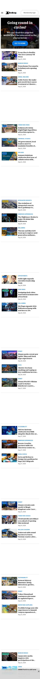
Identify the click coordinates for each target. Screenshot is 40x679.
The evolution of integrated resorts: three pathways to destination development (26, 207)
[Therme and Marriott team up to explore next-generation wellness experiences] (9, 231)
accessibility (22, 426)
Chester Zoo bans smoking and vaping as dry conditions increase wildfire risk (27, 371)
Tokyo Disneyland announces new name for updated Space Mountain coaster (27, 597)
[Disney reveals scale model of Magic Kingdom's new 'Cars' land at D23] (9, 505)
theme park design (24, 515)
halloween (22, 303)
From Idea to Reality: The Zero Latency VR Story (26, 54)
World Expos (22, 454)
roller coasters (24, 529)
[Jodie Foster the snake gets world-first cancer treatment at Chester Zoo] (9, 80)
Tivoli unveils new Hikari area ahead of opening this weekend (28, 521)
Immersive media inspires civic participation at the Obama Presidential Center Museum (26, 660)
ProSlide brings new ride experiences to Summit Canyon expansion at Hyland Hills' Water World (28, 612)
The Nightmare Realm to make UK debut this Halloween (28, 219)
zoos (19, 365)
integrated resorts (25, 200)
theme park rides (23, 125)
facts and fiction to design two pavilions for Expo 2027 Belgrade (28, 459)
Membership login (30, 13)
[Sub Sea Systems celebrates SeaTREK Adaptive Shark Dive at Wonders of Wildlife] (9, 430)
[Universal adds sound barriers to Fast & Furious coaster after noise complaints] (9, 533)
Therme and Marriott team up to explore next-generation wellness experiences (28, 234)
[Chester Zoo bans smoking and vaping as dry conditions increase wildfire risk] (9, 368)
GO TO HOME (20, 43)
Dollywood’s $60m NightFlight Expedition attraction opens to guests (27, 131)
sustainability (23, 577)
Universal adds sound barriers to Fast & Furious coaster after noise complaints (27, 535)
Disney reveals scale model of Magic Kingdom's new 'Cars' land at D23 (26, 508)
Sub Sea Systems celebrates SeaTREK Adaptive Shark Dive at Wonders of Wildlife (27, 432)
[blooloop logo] (12, 12)
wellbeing (21, 227)
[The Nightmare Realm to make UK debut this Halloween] (9, 217)
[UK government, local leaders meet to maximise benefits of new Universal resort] (9, 142)
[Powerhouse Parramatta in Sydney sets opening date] (9, 66)
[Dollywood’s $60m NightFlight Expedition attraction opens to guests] (9, 128)
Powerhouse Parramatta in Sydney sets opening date (28, 68)
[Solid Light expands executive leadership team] (9, 279)
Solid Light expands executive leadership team (26, 280)
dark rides (21, 289)
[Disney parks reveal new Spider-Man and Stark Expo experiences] (9, 355)
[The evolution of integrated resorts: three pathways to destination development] (9, 204)
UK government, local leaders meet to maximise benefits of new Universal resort (27, 144)
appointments (22, 275)
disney (20, 351)
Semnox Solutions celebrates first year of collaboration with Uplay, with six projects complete (27, 159)
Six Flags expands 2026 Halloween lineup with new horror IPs (27, 308)
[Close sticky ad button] (38, 671)
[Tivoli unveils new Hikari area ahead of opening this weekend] (9, 519)
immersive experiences (25, 214)
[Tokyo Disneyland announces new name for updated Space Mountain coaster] (9, 595)
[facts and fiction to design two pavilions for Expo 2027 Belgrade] (9, 457)
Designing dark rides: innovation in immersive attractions (28, 294)
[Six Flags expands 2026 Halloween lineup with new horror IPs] (9, 307)
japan (20, 666)
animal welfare (23, 77)
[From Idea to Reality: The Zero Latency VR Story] (9, 55)
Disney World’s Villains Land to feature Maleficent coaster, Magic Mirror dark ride (27, 384)
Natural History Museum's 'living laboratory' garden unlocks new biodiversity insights (26, 584)
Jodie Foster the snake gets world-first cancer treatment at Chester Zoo (27, 83)
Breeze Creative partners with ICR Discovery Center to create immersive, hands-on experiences (27, 447)
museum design (23, 63)
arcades (21, 152)
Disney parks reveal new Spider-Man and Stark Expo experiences (28, 356)
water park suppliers (25, 605)
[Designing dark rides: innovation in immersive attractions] (9, 293)
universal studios (24, 138)
